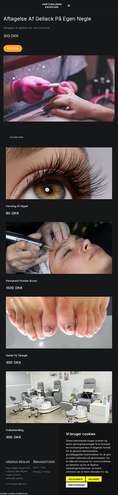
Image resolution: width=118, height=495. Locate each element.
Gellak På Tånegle (16, 355)
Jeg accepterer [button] (75, 479)
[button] (69, 5)
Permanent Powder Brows (21, 280)
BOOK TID (12, 48)
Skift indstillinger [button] (76, 485)
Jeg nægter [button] (93, 479)
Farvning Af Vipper (17, 206)
